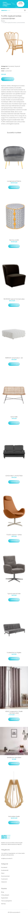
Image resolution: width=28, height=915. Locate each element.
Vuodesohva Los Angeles (14, 652)
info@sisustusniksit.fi (6, 858)
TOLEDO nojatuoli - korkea (14, 534)
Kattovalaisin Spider (14, 816)
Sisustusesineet (5, 876)
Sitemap (3, 903)
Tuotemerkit (4, 879)
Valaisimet (4, 882)
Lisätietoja (7, 79)
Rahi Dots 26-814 (14, 240)
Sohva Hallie (14, 417)
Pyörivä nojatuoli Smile (14, 593)
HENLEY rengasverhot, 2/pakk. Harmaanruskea (14, 712)
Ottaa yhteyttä (5, 895)
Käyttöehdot (4, 898)
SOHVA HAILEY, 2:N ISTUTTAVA (14, 476)
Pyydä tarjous (20, 3)
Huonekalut (11, 66)
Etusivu (3, 21)
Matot (2, 873)
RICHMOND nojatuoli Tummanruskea (14, 299)
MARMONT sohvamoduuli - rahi (14, 358)
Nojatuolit (17, 66)
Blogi (2, 892)
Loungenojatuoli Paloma (14, 181)
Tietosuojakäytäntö (6, 901)
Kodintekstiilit (4, 870)
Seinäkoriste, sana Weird (14, 757)
